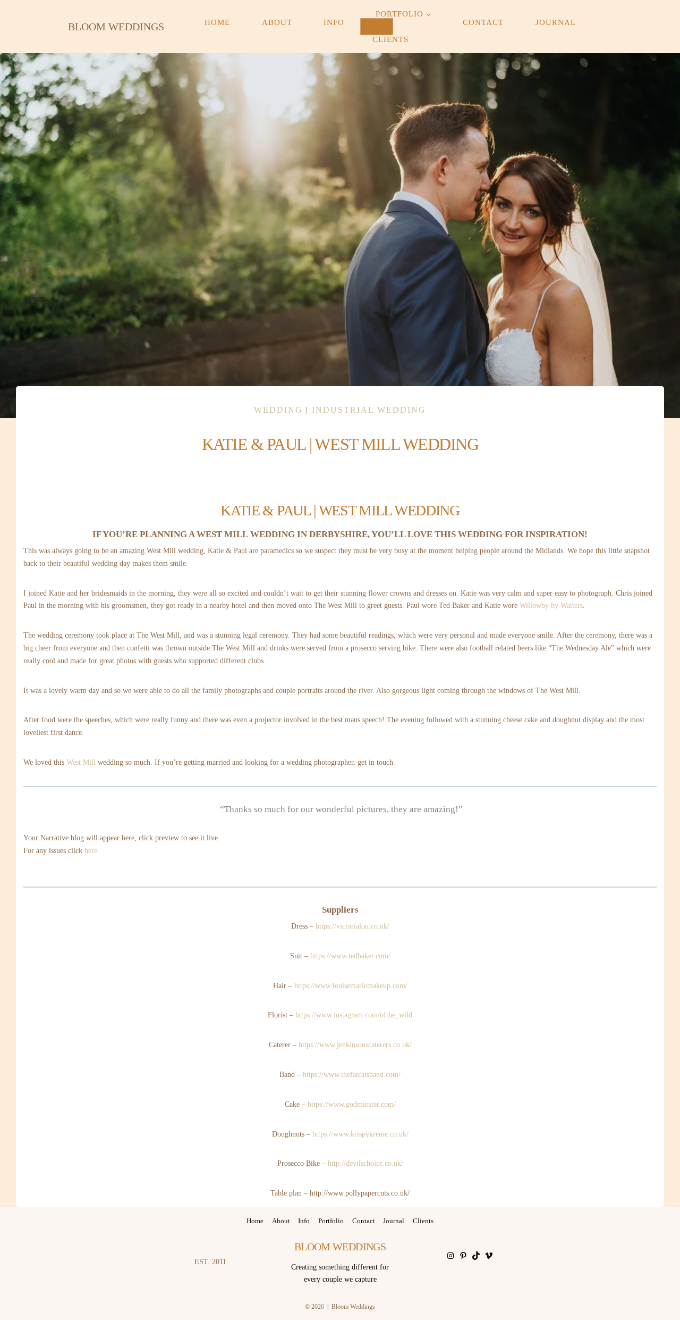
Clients (390, 39)
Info (334, 23)
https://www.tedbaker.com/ (350, 956)
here (90, 851)
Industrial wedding (369, 409)
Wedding (278, 409)
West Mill (81, 762)
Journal (556, 23)
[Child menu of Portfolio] (376, 26)
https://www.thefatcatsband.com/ (352, 1075)
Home (217, 23)
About (277, 23)
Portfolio (331, 1221)
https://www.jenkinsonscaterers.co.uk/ (355, 1045)
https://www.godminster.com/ (352, 1104)
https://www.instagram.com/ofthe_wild (353, 1015)
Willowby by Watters (551, 605)
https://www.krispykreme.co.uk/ (360, 1134)
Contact (483, 23)
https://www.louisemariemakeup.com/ (350, 986)
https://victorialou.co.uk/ (352, 926)
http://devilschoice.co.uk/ (365, 1163)
